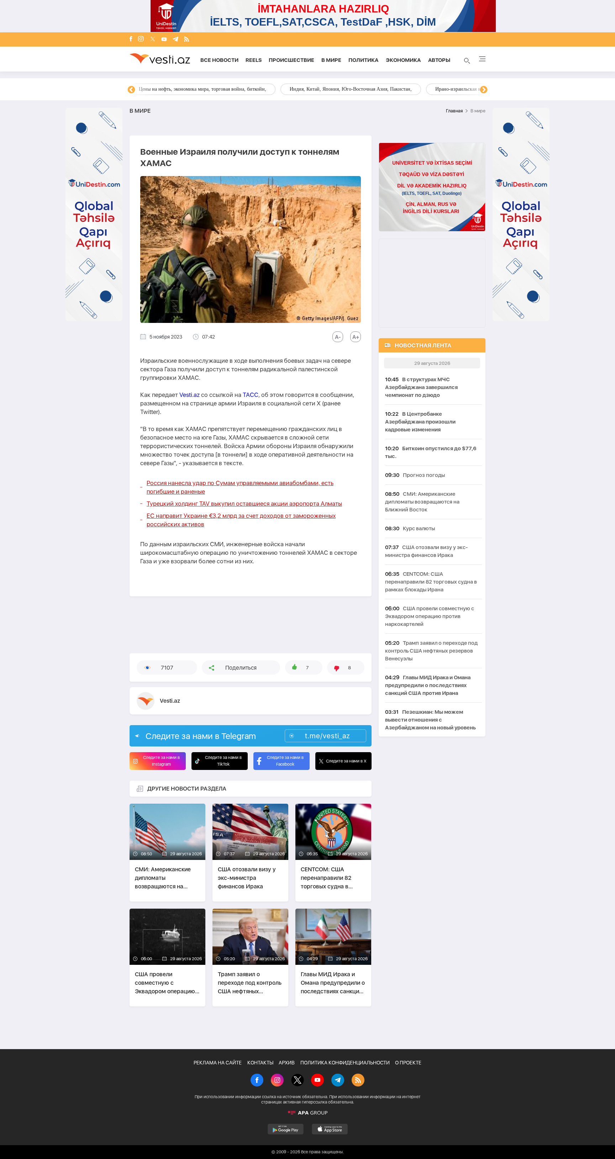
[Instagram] (141, 39)
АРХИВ (287, 1062)
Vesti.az (189, 394)
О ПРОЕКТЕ (408, 1062)
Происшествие (291, 60)
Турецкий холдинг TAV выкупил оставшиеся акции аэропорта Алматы (244, 503)
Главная (454, 110)
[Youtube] (164, 39)
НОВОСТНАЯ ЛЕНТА (423, 345)
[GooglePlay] (286, 1129)
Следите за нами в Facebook (285, 761)
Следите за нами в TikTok (223, 761)
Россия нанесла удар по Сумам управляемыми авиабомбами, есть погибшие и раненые (240, 487)
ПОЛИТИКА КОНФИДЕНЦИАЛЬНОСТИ (345, 1062)
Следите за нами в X (346, 761)
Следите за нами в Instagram (161, 761)
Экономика (403, 60)
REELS (254, 60)
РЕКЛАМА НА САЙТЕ (218, 1062)
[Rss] (186, 39)
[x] (153, 39)
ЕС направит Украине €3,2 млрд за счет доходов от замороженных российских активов (241, 520)
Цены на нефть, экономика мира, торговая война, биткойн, (202, 89)
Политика (363, 60)
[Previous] (131, 90)
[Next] (483, 90)
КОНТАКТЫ (260, 1062)
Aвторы (439, 60)
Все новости (219, 60)
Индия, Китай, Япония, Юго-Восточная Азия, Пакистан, (351, 89)
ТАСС (250, 394)
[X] (297, 1081)
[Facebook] (131, 39)
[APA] (307, 1113)
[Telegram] (175, 39)
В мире (331, 60)
